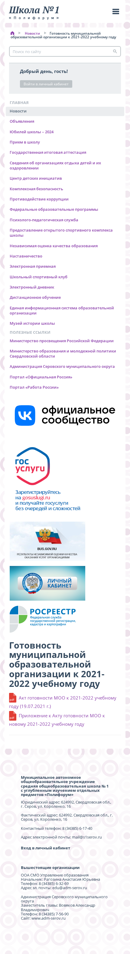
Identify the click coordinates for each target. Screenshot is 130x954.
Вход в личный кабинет (45, 848)
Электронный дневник (32, 287)
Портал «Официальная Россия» (41, 377)
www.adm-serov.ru (48, 918)
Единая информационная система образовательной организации (62, 310)
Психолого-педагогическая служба (44, 220)
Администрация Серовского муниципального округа (62, 366)
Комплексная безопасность (36, 188)
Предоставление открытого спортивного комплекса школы (61, 232)
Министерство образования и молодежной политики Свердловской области (63, 353)
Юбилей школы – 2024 (32, 131)
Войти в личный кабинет (46, 84)
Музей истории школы (32, 323)
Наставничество (26, 256)
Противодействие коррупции (39, 199)
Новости (32, 33)
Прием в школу (25, 142)
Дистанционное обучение (35, 297)
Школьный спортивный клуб (38, 277)
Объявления (22, 121)
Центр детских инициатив (36, 178)
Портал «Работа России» (34, 387)
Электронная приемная (33, 266)
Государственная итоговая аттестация (48, 152)
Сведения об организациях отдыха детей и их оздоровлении (55, 165)
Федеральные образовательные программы (54, 209)
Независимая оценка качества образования (54, 245)
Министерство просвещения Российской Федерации (62, 340)
